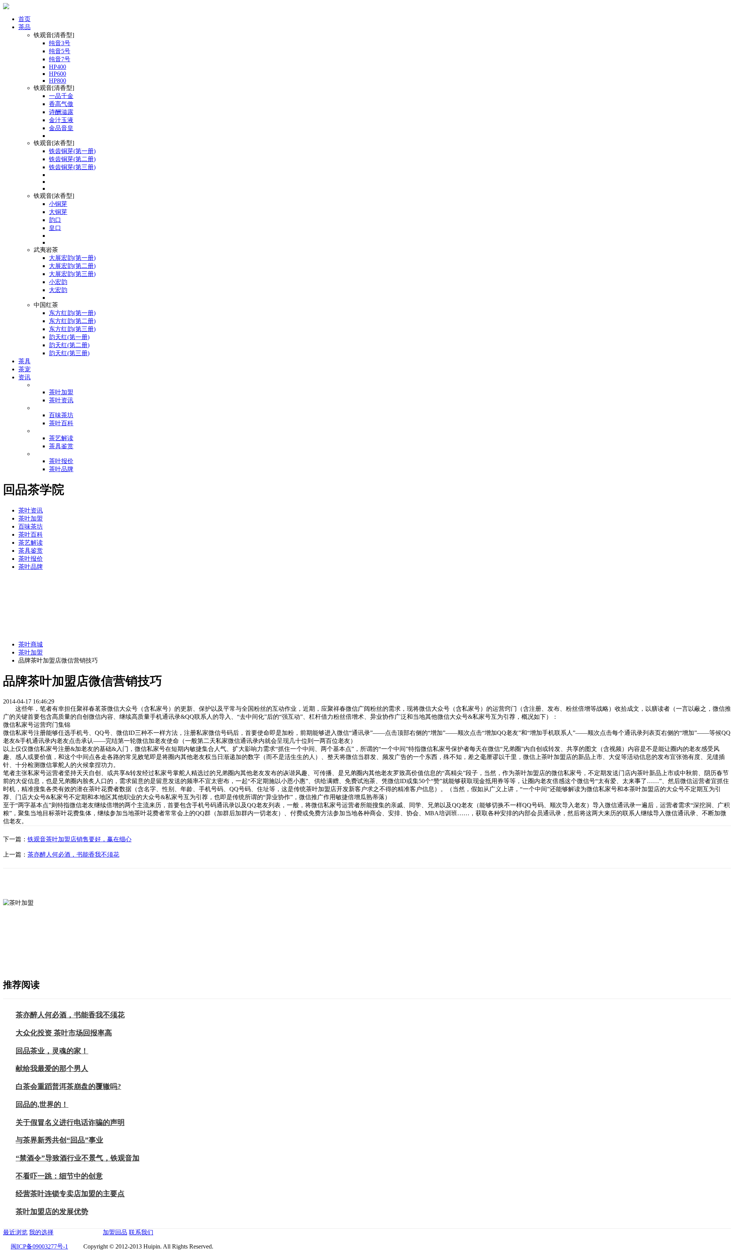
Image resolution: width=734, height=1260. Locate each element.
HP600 (57, 73)
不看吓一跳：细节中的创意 (59, 1176)
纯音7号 (59, 59)
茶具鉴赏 (61, 446)
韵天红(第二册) (69, 345)
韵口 (55, 220)
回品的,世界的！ (42, 1104)
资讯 (24, 377)
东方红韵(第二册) (72, 321)
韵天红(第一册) (69, 337)
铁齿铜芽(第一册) (72, 151)
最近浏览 (15, 1232)
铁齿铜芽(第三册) (72, 167)
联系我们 (141, 1232)
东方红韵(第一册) (72, 313)
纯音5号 (59, 51)
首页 (24, 19)
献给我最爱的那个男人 (52, 1068)
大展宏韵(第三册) (72, 274)
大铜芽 (58, 212)
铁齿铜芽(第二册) (72, 159)
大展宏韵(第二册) (72, 266)
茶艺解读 (61, 438)
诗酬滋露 (61, 112)
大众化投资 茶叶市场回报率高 (64, 1033)
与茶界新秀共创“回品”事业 (59, 1140)
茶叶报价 (61, 461)
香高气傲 (61, 104)
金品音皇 (61, 128)
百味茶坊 (61, 415)
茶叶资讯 (61, 400)
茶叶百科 (61, 423)
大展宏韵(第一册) (72, 258)
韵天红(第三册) (69, 353)
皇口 (55, 228)
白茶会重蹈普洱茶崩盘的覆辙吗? (68, 1086)
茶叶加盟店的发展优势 (52, 1212)
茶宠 (24, 369)
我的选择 (41, 1232)
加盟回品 (115, 1232)
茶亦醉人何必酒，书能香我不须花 (73, 854)
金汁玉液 (61, 120)
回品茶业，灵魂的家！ (52, 1051)
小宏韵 (58, 282)
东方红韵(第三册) (72, 329)
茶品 (24, 27)
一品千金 (61, 96)
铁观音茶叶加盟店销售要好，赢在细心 (80, 839)
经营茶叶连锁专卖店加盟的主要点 (70, 1194)
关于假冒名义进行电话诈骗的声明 (70, 1122)
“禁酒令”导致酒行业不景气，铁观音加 (78, 1158)
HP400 (57, 67)
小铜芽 (58, 204)
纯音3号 (59, 43)
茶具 (24, 361)
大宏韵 (58, 290)
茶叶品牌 (61, 469)
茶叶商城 (30, 644)
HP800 (57, 80)
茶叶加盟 (61, 392)
